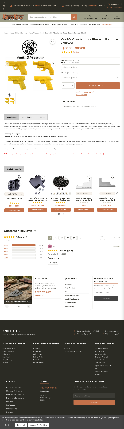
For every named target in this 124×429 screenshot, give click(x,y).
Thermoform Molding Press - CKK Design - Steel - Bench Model (37, 199)
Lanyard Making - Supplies (73, 351)
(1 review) (76, 52)
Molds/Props (37, 360)
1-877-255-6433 (43, 292)
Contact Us (10, 405)
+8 (70, 193)
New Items (68, 284)
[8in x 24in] (39, 193)
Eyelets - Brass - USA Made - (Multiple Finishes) (60, 199)
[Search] (74, 17)
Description (11, 117)
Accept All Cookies (38, 425)
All (50, 238)
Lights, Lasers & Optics (103, 365)
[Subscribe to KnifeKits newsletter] (3, 9)
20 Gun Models (82, 193)
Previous (4, 191)
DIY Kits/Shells (38, 363)
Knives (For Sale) (101, 360)
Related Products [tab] (14, 169)
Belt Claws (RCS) (14, 199)
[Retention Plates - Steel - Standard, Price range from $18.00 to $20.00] (107, 183)
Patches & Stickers (101, 371)
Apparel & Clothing (101, 348)
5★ (56, 238)
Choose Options (14, 210)
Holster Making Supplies (40, 24)
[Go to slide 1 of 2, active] (59, 214)
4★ (62, 238)
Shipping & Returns (72, 295)
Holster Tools (38, 357)
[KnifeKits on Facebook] (3, 2)
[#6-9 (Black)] (57, 193)
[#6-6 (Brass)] (54, 193)
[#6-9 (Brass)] (60, 193)
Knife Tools (6, 357)
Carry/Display (7, 360)
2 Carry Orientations (13, 194)
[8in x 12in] (36, 193)
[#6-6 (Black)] (51, 193)
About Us (9, 401)
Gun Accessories (100, 354)
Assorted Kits (69, 348)
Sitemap (9, 412)
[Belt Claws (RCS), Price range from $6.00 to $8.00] (14, 183)
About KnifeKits (70, 303)
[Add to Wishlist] (52, 42)
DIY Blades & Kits (9, 348)
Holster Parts (37, 354)
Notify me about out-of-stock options (85, 93)
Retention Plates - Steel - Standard (107, 199)
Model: (70, 62)
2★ (74, 238)
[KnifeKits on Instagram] (3, 5)
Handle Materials (8, 351)
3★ (68, 238)
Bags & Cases (100, 351)
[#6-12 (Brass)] (67, 193)
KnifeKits (11, 331)
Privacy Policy (69, 306)
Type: (69, 73)
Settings (8, 425)
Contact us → (40, 295)
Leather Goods (100, 363)
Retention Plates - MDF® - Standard (84, 199)
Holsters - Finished (101, 357)
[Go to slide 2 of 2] (63, 214)
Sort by (101, 238)
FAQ (66, 292)
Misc (96, 368)
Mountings (37, 351)
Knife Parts (6, 354)
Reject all (21, 425)
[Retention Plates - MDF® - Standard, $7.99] (84, 183)
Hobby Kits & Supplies (60, 24)
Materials (36, 348)
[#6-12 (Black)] (63, 193)
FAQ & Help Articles (13, 387)
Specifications (28, 117)
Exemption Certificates (15, 398)
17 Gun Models (106, 193)
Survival (97, 374)
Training (5, 363)
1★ (80, 238)
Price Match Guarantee (72, 299)
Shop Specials (94, 24)
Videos (42, 117)
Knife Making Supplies (20, 24)
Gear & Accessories (79, 24)
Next (117, 191)
